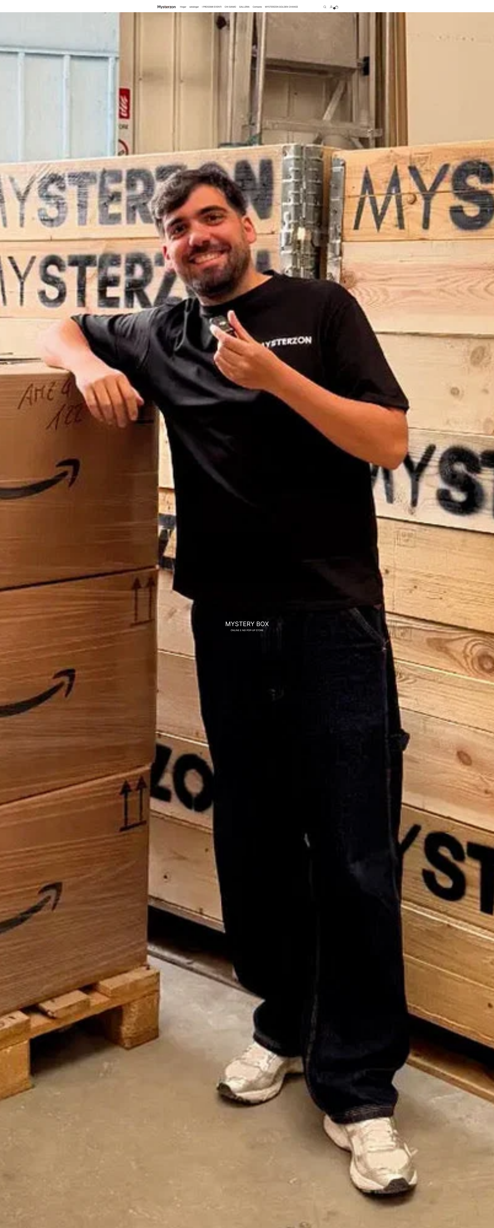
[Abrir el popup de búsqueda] (324, 7)
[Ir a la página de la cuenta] (330, 7)
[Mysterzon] (166, 7)
